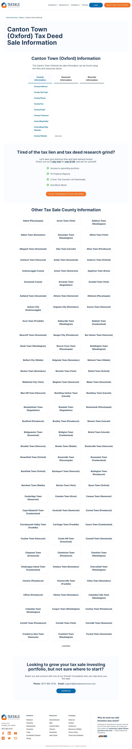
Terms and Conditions (75, 735)
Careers (71, 723)
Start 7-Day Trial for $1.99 (117, 5)
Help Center (53, 735)
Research (29, 720)
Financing (29, 723)
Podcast (52, 729)
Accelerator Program (33, 735)
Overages (29, 729)
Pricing (85, 5)
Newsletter (53, 732)
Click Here (58, 136)
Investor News (54, 726)
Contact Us (72, 726)
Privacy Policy (73, 732)
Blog (50, 723)
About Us (71, 720)
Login (96, 5)
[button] (52, 5)
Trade (28, 732)
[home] (11, 5)
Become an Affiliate (75, 729)
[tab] (40, 78)
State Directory (54, 720)
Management (30, 726)
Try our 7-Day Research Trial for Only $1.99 (66, 194)
